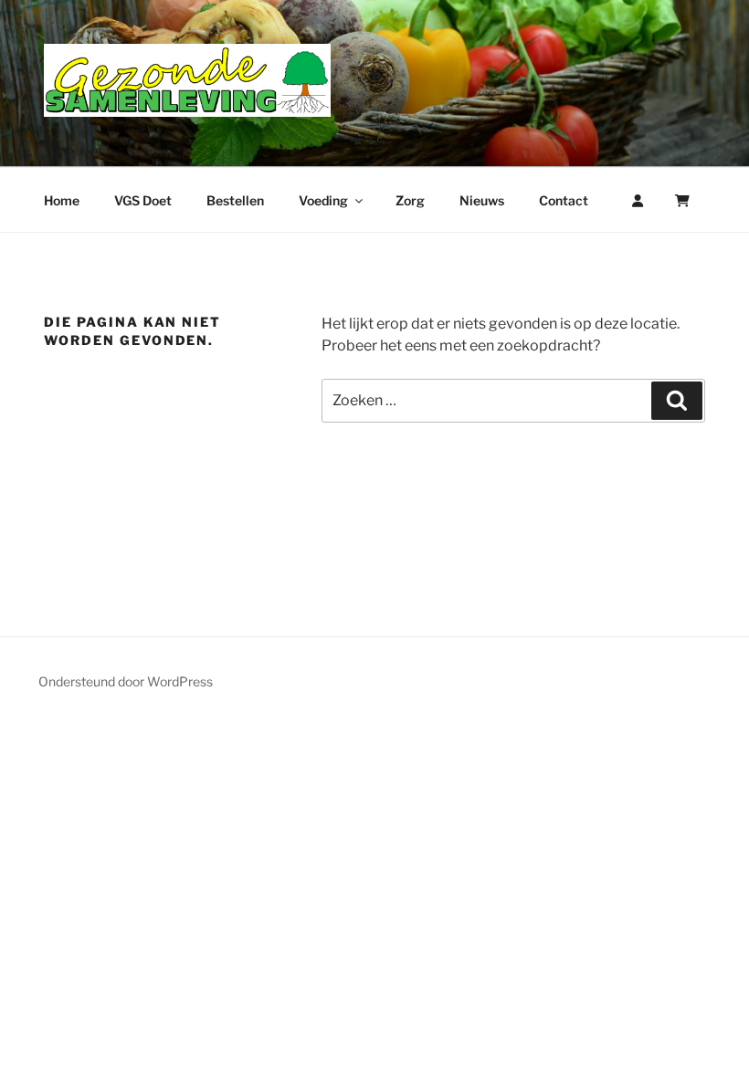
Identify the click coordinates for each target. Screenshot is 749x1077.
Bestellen (235, 200)
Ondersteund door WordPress (125, 681)
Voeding (323, 200)
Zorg (410, 200)
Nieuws (481, 200)
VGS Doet (143, 200)
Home (61, 200)
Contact (563, 200)
